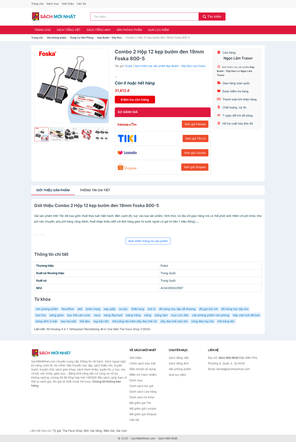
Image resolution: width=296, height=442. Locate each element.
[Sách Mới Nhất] (51, 352)
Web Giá (108, 430)
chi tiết (95, 190)
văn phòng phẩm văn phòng (210, 315)
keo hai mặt (68, 321)
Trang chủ (37, 3)
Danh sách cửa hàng (143, 391)
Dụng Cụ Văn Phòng (81, 37)
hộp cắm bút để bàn (246, 315)
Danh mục (53, 3)
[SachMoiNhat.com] (54, 16)
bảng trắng (133, 315)
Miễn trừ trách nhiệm (143, 374)
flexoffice (68, 309)
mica (97, 315)
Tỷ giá (57, 430)
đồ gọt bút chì (208, 309)
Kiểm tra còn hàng (135, 100)
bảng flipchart (113, 315)
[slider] (41, 134)
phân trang (93, 309)
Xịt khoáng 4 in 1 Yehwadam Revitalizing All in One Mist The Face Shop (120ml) (98, 329)
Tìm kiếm (213, 17)
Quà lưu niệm (158, 29)
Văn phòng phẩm (129, 29)
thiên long (137, 309)
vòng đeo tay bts (202, 321)
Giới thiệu (68, 3)
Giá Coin (121, 430)
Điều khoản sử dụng (142, 369)
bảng (147, 315)
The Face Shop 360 (75, 430)
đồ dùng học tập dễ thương (177, 309)
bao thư (41, 315)
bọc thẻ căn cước (78, 315)
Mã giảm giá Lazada (142, 408)
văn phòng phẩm (47, 309)
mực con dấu (179, 315)
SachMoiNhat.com (143, 438)
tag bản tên (101, 321)
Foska (128, 66)
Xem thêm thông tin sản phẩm (148, 241)
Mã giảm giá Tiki (140, 403)
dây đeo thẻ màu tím (174, 321)
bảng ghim (57, 315)
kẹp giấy (109, 309)
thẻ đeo (85, 321)
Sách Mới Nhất (167, 438)
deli (80, 309)
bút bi (151, 309)
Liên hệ (81, 3)
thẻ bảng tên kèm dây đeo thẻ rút (134, 321)
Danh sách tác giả (141, 386)
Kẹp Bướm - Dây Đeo (109, 37)
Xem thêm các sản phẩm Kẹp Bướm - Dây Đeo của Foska (170, 66)
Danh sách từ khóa (141, 397)
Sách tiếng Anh (98, 29)
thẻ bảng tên (225, 321)
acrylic (123, 309)
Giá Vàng (96, 430)
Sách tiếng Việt (69, 29)
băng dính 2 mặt (46, 321)
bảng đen (161, 315)
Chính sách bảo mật (142, 363)
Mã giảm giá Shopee (142, 414)
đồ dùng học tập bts (234, 309)
